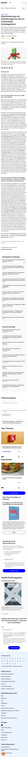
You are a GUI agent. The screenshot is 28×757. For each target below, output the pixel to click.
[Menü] (10, 2)
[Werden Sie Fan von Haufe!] (2, 725)
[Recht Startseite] (4, 2)
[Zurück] (18, 456)
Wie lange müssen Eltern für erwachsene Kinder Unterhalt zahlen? (13, 260)
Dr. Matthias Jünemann (16, 233)
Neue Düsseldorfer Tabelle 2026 (10, 380)
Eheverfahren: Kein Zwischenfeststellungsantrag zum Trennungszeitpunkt (13, 355)
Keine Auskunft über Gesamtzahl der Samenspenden (11, 349)
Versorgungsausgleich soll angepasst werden (13, 361)
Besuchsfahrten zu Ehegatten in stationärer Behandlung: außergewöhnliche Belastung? (13, 298)
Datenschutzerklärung (8, 635)
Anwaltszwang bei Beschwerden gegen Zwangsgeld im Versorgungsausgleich (12, 336)
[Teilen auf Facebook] (7, 68)
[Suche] (22, 2)
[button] (6, 414)
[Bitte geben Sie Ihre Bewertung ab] (9, 38)
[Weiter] (22, 456)
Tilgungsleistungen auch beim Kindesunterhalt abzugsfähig (14, 286)
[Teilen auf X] (4, 68)
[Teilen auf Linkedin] (12, 68)
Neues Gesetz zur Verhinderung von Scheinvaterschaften (11, 330)
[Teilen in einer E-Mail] (2, 68)
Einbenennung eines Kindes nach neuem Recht (12, 366)
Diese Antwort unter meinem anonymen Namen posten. (15, 411)
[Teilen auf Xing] (9, 68)
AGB (21, 633)
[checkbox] (2, 410)
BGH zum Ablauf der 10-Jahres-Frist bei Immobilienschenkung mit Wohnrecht (13, 292)
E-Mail (2, 627)
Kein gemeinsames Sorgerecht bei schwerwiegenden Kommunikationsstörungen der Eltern (14, 279)
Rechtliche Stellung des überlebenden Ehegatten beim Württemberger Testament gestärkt (13, 374)
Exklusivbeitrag (7, 451)
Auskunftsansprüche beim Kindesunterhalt (13, 317)
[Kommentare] (13, 38)
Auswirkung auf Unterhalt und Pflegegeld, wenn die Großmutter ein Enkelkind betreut (13, 266)
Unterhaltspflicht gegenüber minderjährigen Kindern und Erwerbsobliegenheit (13, 385)
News (3, 36)
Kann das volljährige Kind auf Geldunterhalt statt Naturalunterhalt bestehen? (13, 273)
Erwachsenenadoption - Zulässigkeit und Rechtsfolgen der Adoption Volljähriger (12, 311)
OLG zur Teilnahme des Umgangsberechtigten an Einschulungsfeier (13, 305)
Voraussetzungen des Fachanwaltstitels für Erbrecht (13, 343)
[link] (2, 8)
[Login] (25, 2)
